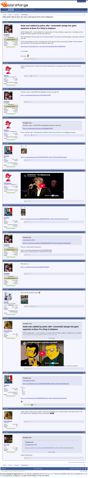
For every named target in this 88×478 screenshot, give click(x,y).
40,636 (16, 80)
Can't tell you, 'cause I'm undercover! (13, 163)
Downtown (15, 44)
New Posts (32, 9)
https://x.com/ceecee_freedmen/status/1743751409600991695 (36, 250)
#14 (84, 432)
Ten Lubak (6, 444)
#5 (84, 143)
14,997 (16, 449)
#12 (84, 372)
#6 (84, 170)
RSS (85, 468)
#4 (84, 117)
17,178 (16, 187)
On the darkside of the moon (12, 189)
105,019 (16, 160)
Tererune (6, 75)
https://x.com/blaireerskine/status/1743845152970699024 (35, 267)
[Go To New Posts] (38, 468)
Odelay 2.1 (3, 468)
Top (83, 468)
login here (50, 474)
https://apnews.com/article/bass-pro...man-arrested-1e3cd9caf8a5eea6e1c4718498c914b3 (43, 46)
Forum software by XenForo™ (13, 471)
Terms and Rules (83, 471)
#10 (84, 289)
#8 (84, 232)
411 (17, 335)
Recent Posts (5, 11)
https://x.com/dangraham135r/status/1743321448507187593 (36, 95)
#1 (84, 22)
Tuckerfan (6, 156)
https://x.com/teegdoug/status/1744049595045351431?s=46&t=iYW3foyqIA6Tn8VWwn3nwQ (44, 398)
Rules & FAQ (18, 9)
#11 (84, 318)
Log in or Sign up (81, 1)
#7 (84, 205)
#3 (84, 89)
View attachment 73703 (29, 380)
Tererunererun (7, 183)
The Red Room (12, 18)
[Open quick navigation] (84, 14)
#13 (84, 408)
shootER (6, 302)
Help (77, 468)
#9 (84, 260)
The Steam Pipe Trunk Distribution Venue (13, 311)
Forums (11, 9)
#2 (84, 63)
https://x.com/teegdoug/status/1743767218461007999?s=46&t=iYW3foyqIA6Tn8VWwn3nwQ (44, 157)
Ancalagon (22, 18)
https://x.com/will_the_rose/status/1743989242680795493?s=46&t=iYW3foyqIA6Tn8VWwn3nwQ (45, 219)
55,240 (16, 42)
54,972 (16, 308)
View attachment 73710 (29, 240)
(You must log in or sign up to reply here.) (76, 462)
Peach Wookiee (8, 331)
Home (5, 9)
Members (25, 9)
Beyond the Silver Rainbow (12, 82)
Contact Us (72, 468)
